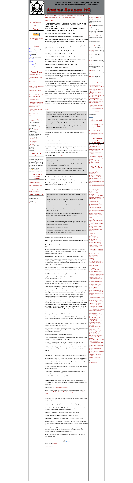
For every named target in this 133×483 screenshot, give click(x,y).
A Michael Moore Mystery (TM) (96, 339)
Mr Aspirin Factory (93, 46)
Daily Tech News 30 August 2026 (96, 108)
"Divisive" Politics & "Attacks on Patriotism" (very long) (96, 351)
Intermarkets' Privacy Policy (35, 25)
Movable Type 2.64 (93, 362)
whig (90, 25)
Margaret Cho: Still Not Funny (96, 262)
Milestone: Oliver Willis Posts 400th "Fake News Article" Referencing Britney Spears (95, 283)
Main (80, 15)
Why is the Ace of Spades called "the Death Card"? (96, 134)
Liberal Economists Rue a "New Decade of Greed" (96, 286)
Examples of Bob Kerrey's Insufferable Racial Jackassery (95, 213)
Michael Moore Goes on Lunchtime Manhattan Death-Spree (95, 278)
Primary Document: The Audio (96, 144)
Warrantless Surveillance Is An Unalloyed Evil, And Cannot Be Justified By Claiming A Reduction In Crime (36, 104)
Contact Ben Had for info (34, 203)
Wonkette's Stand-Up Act (94, 313)
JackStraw (91, 70)
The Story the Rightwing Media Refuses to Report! (96, 331)
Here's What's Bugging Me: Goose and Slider (95, 318)
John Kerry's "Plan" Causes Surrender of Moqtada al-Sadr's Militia (96, 271)
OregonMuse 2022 (33, 141)
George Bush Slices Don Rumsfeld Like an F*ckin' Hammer (95, 162)
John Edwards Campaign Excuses (96, 240)
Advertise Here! (36, 22)
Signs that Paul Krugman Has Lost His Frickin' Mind (95, 200)
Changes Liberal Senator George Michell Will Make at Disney (96, 244)
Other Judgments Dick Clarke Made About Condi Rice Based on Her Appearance (96, 220)
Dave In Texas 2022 (33, 138)
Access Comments (49, 446)
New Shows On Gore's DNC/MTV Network (94, 173)
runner (90, 60)
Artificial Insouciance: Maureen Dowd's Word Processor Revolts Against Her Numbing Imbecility (96, 290)
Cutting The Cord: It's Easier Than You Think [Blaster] (35, 186)
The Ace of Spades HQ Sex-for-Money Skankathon (96, 254)
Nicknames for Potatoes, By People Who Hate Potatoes (96, 176)
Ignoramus (91, 50)
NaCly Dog (91, 54)
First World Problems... (34, 99)
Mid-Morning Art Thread (35, 74)
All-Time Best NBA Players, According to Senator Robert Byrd (95, 204)
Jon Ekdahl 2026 (33, 124)
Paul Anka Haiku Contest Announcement (94, 146)
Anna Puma (91, 76)
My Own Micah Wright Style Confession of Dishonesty (95, 321)
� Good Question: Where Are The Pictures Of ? (61, 15)
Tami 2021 (31, 144)
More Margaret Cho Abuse (95, 261)
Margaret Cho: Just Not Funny (96, 259)
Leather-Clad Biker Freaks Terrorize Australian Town (95, 304)
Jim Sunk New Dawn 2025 (35, 127)
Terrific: (47, 109)
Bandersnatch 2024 (33, 129)
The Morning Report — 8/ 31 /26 (96, 86)
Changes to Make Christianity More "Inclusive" (95, 235)
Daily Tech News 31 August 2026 (96, 88)
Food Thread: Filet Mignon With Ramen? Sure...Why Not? (36, 95)
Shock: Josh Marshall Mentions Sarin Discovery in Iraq (96, 301)
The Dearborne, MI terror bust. (59, 387)
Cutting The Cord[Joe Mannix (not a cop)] (34, 181)
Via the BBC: (59, 155)
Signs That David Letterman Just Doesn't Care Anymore (96, 210)
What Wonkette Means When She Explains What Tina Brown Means (96, 310)
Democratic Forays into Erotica (96, 171)
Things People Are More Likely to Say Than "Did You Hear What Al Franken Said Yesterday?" (96, 197)
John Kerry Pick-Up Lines (95, 242)
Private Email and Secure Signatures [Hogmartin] (34, 190)
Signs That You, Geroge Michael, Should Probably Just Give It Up (96, 186)
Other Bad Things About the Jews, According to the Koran (95, 208)
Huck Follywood (93, 35)
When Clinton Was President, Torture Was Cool (95, 306)
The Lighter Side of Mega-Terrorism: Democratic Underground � (65, 16)
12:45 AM (54, 443)
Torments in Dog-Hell (94, 246)
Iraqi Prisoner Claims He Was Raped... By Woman (95, 264)
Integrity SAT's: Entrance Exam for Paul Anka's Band (96, 149)
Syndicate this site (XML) (94, 357)
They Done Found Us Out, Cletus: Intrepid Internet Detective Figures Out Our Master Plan (96, 297)
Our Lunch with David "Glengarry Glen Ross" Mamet (96, 334)
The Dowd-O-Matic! (93, 341)
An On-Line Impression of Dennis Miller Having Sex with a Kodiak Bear (96, 328)
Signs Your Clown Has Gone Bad (96, 184)
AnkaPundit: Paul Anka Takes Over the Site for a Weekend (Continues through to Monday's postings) (96, 157)
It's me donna (92, 19)
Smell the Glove (92, 40)
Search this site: (92, 114)
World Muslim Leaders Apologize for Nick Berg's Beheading (96, 274)
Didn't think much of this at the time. (62, 191)
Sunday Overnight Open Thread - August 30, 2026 (36, 86)
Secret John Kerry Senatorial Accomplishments (95, 238)
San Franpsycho (92, 64)
